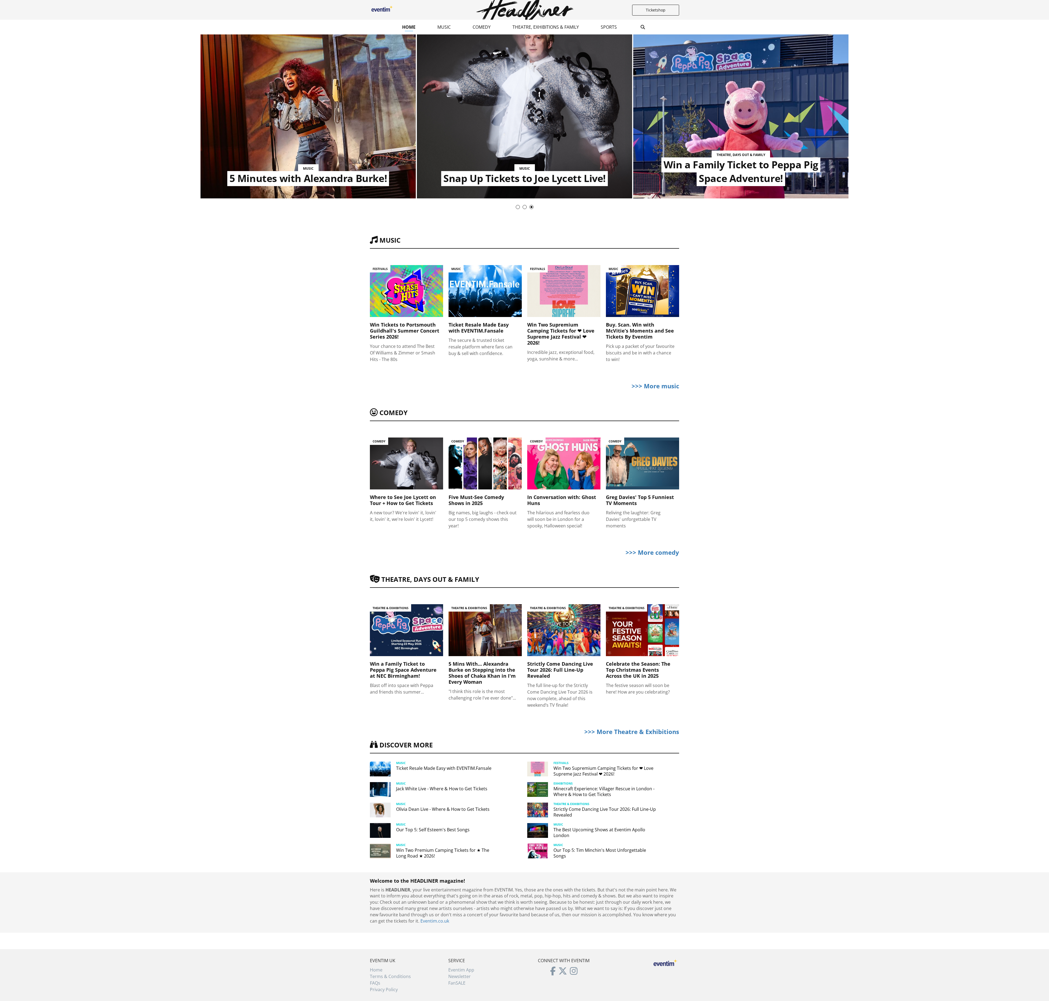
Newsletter (459, 976)
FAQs (375, 983)
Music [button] (444, 27)
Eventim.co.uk (434, 921)
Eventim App (461, 970)
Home (409, 27)
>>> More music (655, 386)
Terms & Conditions (390, 976)
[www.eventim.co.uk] (665, 962)
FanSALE (456, 983)
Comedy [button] (482, 27)
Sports (609, 27)
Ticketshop (655, 10)
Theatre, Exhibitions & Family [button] (545, 27)
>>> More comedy (652, 552)
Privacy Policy (384, 990)
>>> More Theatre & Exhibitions (631, 731)
